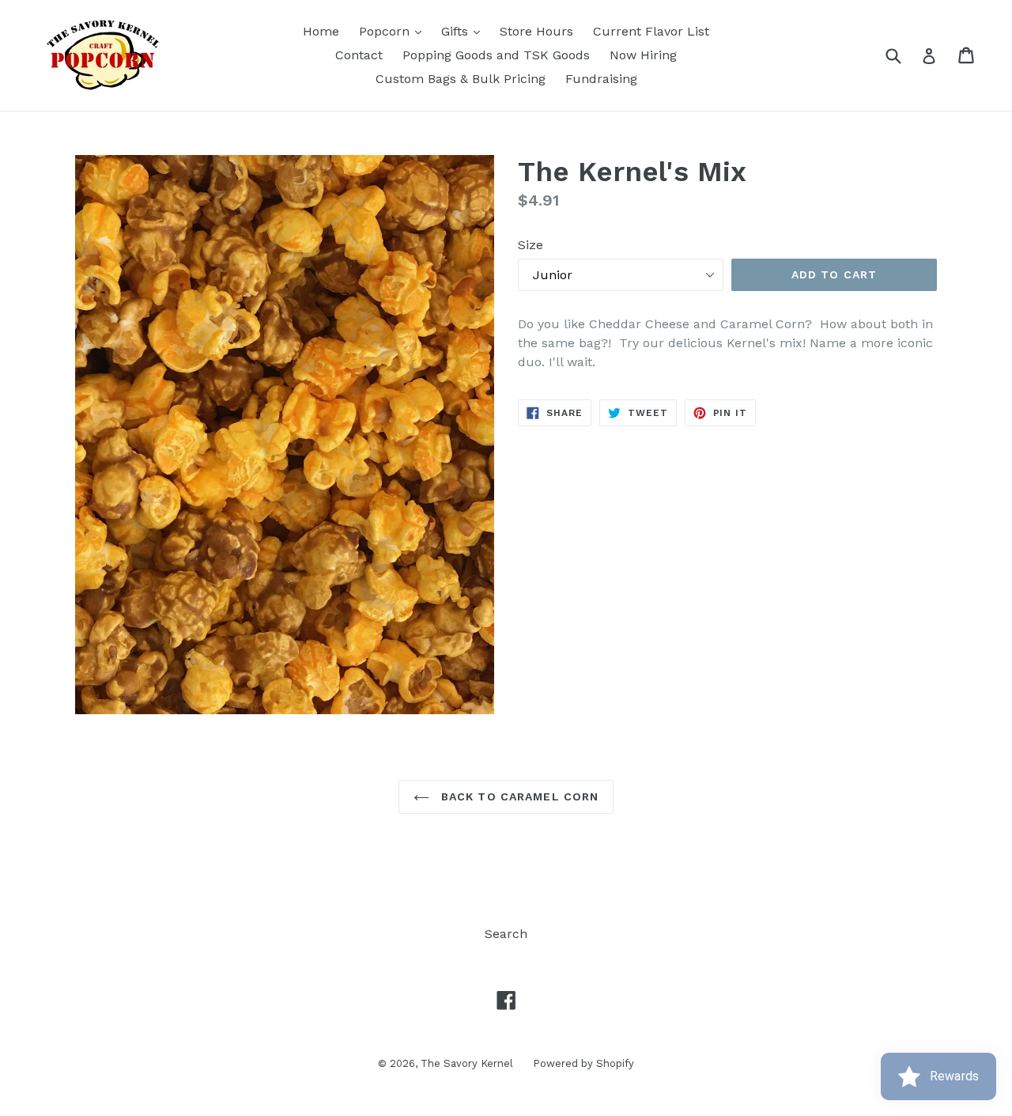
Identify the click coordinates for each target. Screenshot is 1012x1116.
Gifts (464, 31)
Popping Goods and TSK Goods (496, 54)
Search (506, 933)
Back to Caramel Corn (518, 796)
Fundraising (601, 78)
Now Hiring (643, 54)
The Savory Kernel (467, 1063)
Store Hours (536, 31)
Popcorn (394, 31)
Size (530, 244)
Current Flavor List (651, 31)
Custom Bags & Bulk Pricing (461, 78)
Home (321, 31)
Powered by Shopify (583, 1063)
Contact (359, 54)
